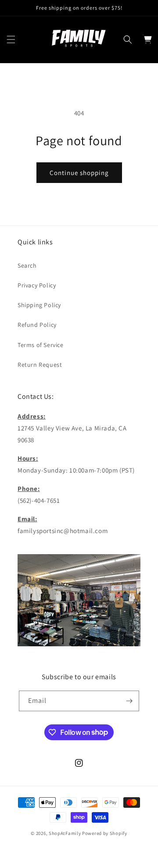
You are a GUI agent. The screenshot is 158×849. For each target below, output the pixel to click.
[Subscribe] (129, 701)
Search (27, 265)
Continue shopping (79, 172)
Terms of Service (41, 345)
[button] (11, 39)
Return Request (40, 365)
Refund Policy (37, 325)
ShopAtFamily (65, 833)
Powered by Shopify (104, 833)
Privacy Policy (37, 285)
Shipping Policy (39, 305)
